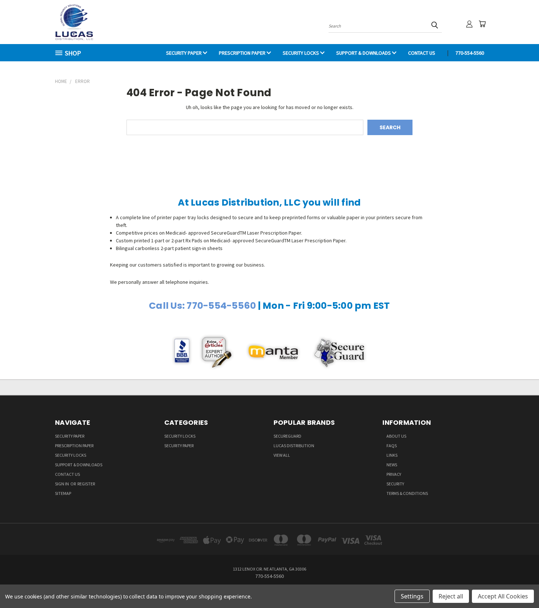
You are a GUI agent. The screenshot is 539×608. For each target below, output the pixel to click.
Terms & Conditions (407, 493)
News (391, 464)
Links (391, 455)
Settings (412, 596)
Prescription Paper (243, 53)
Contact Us (421, 53)
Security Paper (184, 53)
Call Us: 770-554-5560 (202, 305)
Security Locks (301, 53)
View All (282, 455)
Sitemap (63, 493)
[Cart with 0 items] (482, 24)
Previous (520, 585)
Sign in (62, 483)
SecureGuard (287, 436)
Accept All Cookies (503, 596)
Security (395, 483)
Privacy (393, 474)
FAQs (391, 445)
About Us (396, 436)
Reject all (451, 596)
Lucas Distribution (294, 445)
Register (86, 483)
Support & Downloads (364, 53)
